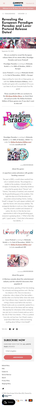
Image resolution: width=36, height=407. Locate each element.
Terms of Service (6, 374)
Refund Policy (6, 365)
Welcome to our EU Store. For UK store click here (18, 8)
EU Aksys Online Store (14, 96)
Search (4, 378)
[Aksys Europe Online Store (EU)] (18, 3)
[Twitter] (3, 389)
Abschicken (18, 357)
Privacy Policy (6, 380)
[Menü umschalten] (4, 3)
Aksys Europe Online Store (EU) (15, 393)
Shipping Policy (6, 384)
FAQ (3, 368)
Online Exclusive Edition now (21, 142)
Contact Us (5, 372)
